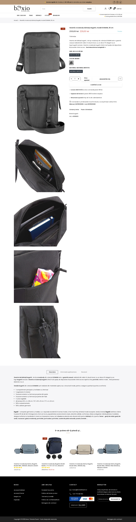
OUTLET (48, 15)
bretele (83, 418)
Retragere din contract (49, 503)
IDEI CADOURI (21, 15)
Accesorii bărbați (19, 490)
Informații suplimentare (68, 372)
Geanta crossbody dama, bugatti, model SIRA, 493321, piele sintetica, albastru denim (108, 465)
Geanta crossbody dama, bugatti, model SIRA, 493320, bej (81, 465)
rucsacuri (21, 418)
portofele (40, 418)
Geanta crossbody (34, 380)
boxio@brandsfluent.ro (79, 490)
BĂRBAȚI (38, 15)
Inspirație (17, 500)
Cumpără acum (95, 85)
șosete (78, 418)
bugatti (75, 114)
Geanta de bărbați (20, 377)
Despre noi (17, 496)
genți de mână (109, 416)
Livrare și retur (74, 109)
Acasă (16, 20)
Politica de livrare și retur (49, 493)
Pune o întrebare (86, 109)
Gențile (16, 386)
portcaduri (48, 418)
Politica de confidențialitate (50, 500)
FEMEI (31, 15)
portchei (55, 418)
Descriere (52, 372)
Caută (89, 9)
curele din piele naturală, (67, 418)
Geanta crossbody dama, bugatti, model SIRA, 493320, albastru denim (26, 465)
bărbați (88, 416)
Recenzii (84, 372)
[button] (18, 467)
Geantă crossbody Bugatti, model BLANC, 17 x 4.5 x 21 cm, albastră (53, 465)
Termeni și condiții (47, 496)
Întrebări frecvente (48, 490)
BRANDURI (56, 15)
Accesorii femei (19, 493)
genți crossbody (30, 418)
